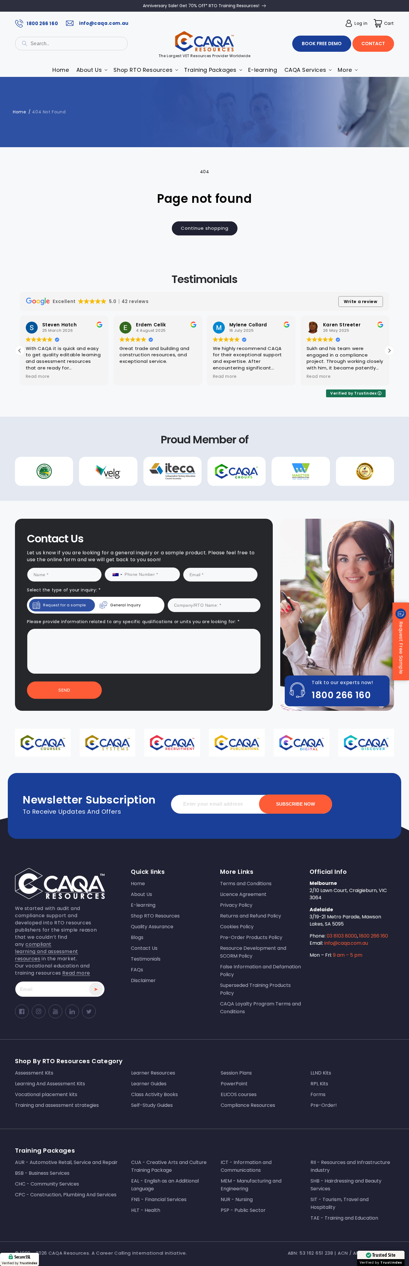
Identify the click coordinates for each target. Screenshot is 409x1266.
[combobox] (71, 43)
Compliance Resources (248, 1105)
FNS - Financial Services (159, 1199)
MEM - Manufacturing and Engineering (251, 1184)
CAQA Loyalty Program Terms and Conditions (260, 1007)
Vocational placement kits (46, 1094)
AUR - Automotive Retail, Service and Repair (66, 1162)
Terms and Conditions (246, 883)
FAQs (137, 969)
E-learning (143, 905)
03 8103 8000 (342, 935)
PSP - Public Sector (243, 1210)
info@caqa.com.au (104, 23)
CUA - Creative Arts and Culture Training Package (169, 1166)
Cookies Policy (237, 926)
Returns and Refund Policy (250, 915)
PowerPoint (234, 1083)
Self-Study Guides (152, 1105)
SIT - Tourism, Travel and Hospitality (339, 1203)
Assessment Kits (34, 1072)
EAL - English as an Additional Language (165, 1184)
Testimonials (145, 958)
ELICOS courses (239, 1094)
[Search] (24, 43)
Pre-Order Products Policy (251, 937)
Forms (317, 1094)
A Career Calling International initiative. (139, 1253)
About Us (141, 894)
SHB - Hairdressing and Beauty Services (345, 1184)
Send (64, 690)
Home (19, 112)
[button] (384, 23)
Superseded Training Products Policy (255, 989)
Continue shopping (204, 228)
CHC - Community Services (47, 1183)
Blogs (137, 937)
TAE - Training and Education (344, 1218)
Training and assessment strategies (57, 1105)
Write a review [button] (360, 302)
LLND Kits (320, 1072)
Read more (76, 973)
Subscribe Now (295, 804)
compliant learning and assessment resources (46, 951)
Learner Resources (153, 1072)
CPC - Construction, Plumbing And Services (65, 1194)
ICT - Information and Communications (246, 1166)
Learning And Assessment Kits (50, 1083)
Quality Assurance (152, 926)
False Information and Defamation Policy (260, 970)
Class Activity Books (154, 1094)
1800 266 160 (42, 23)
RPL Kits (319, 1083)
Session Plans (236, 1072)
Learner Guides (148, 1083)
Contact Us (144, 948)
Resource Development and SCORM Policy (253, 952)
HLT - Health (145, 1210)
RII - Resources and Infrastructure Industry (350, 1166)
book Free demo (322, 43)
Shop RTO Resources (155, 915)
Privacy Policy (236, 905)
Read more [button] (38, 376)
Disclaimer (143, 980)
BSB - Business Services (42, 1173)
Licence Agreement (243, 894)
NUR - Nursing (237, 1199)
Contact (373, 43)
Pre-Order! (323, 1105)
